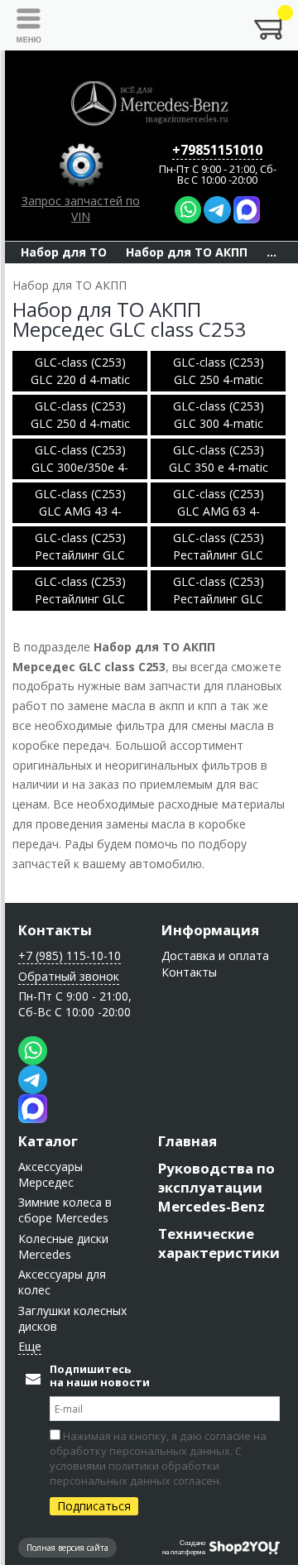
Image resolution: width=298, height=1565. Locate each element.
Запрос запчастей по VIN (81, 208)
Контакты (55, 929)
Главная (187, 1140)
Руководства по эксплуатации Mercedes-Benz (216, 1187)
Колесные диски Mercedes (63, 1246)
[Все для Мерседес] (149, 103)
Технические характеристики (219, 1243)
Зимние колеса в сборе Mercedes (65, 1210)
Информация (210, 929)
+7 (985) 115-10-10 (69, 955)
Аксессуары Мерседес (50, 1174)
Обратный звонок (68, 976)
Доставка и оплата (215, 955)
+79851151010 (217, 150)
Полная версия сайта (67, 1547)
